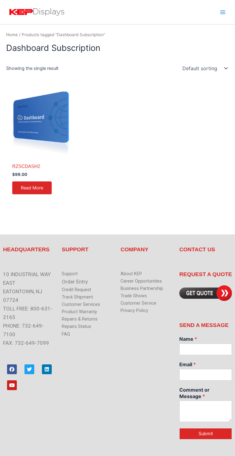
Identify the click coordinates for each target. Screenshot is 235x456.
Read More (32, 188)
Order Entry (75, 282)
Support (70, 273)
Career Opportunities (141, 281)
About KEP (131, 273)
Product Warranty (79, 311)
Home (12, 34)
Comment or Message (194, 393)
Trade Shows (134, 295)
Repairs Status (76, 326)
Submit (206, 433)
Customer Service (138, 303)
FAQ (66, 334)
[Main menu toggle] (223, 12)
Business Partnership (142, 288)
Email (187, 364)
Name (188, 339)
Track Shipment (77, 297)
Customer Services (81, 304)
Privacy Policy (134, 310)
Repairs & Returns (80, 319)
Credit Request (76, 289)
